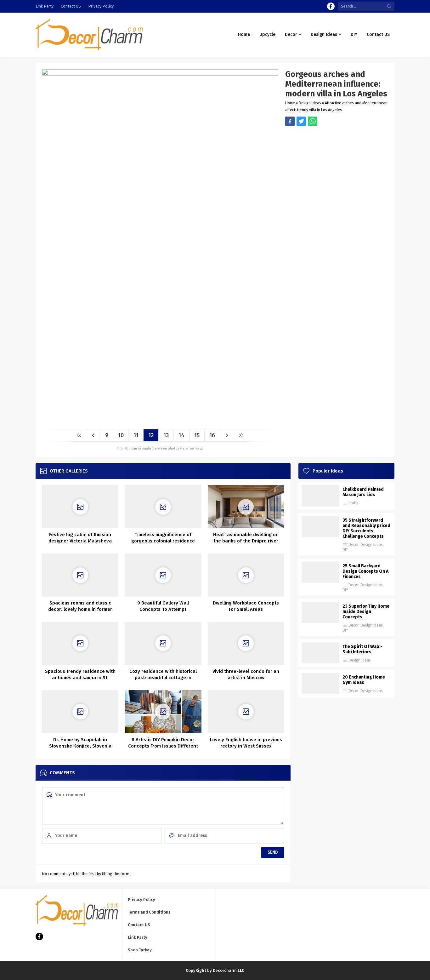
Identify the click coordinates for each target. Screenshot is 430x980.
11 (136, 435)
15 (197, 435)
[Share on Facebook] (290, 121)
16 (212, 435)
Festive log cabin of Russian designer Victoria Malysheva (80, 538)
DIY (345, 549)
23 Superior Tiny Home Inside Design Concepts (365, 612)
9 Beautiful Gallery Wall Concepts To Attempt (163, 606)
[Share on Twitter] (312, 121)
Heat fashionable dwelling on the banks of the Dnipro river (246, 538)
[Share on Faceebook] (301, 121)
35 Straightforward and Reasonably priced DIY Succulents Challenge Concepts (366, 528)
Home (290, 103)
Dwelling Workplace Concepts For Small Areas (246, 606)
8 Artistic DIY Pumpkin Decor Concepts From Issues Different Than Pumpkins (163, 746)
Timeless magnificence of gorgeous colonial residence (163, 538)
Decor (353, 544)
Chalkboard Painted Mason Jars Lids (363, 492)
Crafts (353, 503)
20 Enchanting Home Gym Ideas (363, 679)
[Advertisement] (336, 170)
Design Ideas (310, 103)
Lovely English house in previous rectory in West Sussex (246, 743)
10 (121, 435)
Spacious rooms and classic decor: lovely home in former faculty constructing (80, 609)
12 (151, 435)
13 (166, 435)
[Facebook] (331, 6)
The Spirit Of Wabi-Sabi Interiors (362, 649)
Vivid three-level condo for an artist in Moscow (245, 674)
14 (181, 435)
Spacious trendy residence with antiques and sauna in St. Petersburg (80, 677)
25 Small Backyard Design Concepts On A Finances (365, 571)
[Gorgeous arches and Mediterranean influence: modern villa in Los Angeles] (160, 422)
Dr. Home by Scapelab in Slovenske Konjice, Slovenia (80, 743)
